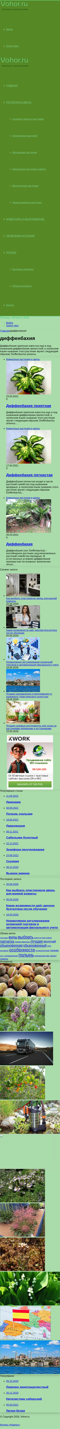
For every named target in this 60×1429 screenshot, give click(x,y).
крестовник (47, 938)
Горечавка (4, 938)
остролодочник (43, 950)
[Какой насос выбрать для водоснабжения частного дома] (30, 1133)
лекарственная (22, 942)
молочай (50, 941)
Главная (5, 331)
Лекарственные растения (27, 202)
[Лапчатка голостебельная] (22, 1270)
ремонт (53, 956)
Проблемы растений (20, 236)
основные (4, 951)
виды (13, 937)
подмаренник (11, 955)
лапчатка (7, 941)
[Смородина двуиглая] (22, 1098)
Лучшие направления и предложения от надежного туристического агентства (29, 695)
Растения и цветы (18, 102)
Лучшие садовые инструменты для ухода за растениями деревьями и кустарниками (31, 727)
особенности (22, 949)
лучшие (36, 941)
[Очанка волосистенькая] (22, 1201)
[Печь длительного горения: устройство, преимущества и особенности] (27, 1167)
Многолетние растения (25, 186)
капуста (37, 938)
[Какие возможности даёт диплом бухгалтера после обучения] (23, 627)
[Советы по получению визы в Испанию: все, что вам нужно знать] (25, 1339)
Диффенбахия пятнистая (29, 475)
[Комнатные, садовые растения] (14, 10)
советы (4, 959)
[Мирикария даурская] (22, 1030)
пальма (54, 950)
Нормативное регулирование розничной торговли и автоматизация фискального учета (32, 663)
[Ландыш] (30, 1304)
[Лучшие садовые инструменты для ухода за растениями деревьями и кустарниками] (23, 723)
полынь (26, 954)
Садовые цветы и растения (28, 119)
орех (49, 946)
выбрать (26, 937)
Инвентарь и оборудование (25, 219)
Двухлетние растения (24, 152)
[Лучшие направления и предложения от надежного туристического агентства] (23, 691)
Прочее (11, 252)
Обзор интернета (22, 286)
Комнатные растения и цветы (29, 169)
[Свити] (25, 996)
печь (2, 956)
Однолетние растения (24, 135)
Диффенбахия (19, 544)
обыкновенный (34, 945)
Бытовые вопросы (23, 269)
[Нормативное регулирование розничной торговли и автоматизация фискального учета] (23, 659)
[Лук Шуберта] (22, 1236)
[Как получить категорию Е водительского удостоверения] (26, 1064)
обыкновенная (11, 945)
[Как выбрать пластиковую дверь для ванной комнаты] (23, 595)
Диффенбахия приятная (28, 406)
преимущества (41, 955)
